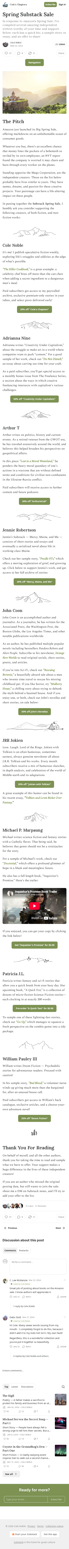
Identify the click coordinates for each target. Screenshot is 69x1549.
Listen (62, 44)
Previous (12, 1228)
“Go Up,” (21, 1022)
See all (9, 1474)
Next (58, 1228)
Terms (40, 1526)
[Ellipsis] (64, 1280)
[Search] (63, 1387)
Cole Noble (16, 43)
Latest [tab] (14, 1386)
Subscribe (50, 4)
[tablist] (16, 1250)
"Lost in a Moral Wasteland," (36, 461)
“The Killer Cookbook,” (16, 269)
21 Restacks (40, 1205)
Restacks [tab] (23, 1250)
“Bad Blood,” (35, 1083)
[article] (34, 1403)
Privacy (31, 1526)
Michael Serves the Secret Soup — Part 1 (25, 1421)
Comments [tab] (10, 1250)
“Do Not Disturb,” (52, 359)
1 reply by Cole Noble (24, 1306)
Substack (18, 1542)
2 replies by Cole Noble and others (30, 1356)
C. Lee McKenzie (18, 1280)
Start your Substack (26, 1534)
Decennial (10, 863)
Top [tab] (6, 1386)
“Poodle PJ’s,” (47, 558)
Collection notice (54, 1526)
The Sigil (8, 1395)
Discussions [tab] (27, 1386)
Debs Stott (15, 1317)
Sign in (62, 4)
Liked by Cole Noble (21, 1284)
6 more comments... (13, 1370)
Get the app (50, 1534)
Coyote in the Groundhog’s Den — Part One (25, 1448)
